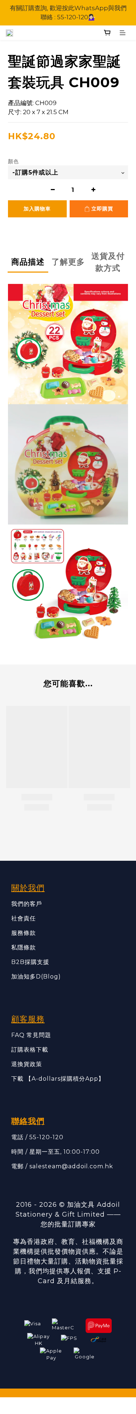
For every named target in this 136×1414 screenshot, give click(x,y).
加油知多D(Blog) (36, 976)
